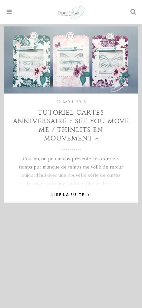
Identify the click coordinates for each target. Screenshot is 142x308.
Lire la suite (71, 194)
